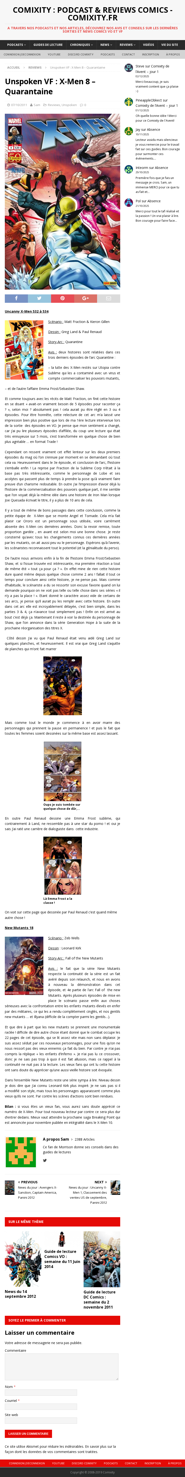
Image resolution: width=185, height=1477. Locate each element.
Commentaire (15, 1350)
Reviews (126, 45)
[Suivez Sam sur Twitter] (45, 1160)
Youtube (54, 54)
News (104, 45)
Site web (11, 1414)
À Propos (173, 54)
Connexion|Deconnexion (22, 54)
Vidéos (148, 45)
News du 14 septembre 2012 (20, 1294)
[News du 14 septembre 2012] (23, 1283)
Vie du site (169, 45)
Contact (128, 54)
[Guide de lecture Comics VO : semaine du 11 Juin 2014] (62, 1244)
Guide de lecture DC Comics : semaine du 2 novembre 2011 (100, 1299)
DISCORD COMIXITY (80, 54)
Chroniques (80, 45)
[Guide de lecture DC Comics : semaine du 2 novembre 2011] (102, 1284)
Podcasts (15, 45)
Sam (37, 105)
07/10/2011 (19, 105)
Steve (140, 66)
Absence (153, 129)
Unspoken (69, 105)
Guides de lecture (48, 45)
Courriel (11, 1400)
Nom (9, 1386)
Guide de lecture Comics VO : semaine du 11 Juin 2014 (62, 1259)
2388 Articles (85, 1139)
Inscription (150, 54)
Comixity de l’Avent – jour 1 (157, 105)
